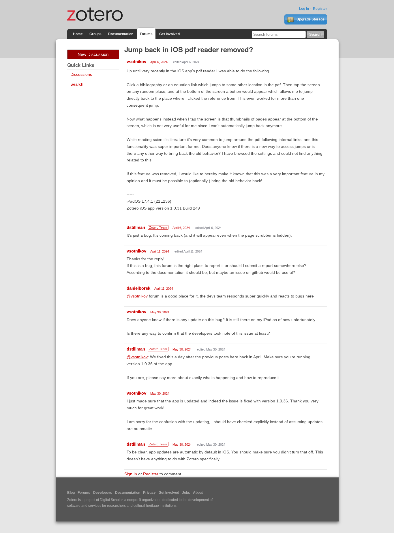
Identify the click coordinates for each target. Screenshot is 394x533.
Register (320, 9)
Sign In (130, 474)
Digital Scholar (111, 500)
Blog (71, 493)
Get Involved (169, 34)
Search (76, 84)
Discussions (81, 74)
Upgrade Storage (310, 19)
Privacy (149, 493)
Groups (95, 34)
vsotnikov (136, 61)
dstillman (136, 227)
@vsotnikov (137, 296)
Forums (146, 34)
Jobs (186, 493)
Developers (102, 493)
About (198, 493)
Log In (304, 9)
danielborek (138, 288)
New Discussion (93, 54)
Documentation (120, 34)
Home (78, 34)
